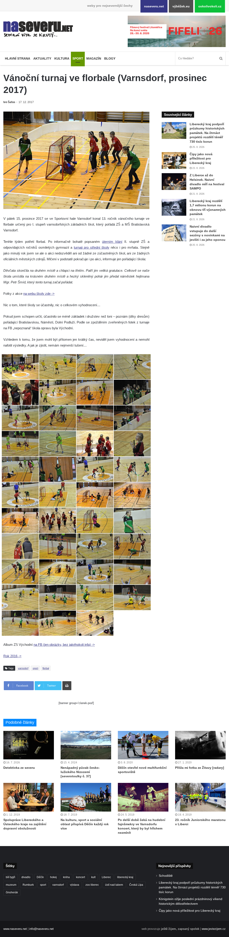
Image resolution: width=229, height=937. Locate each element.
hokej (53, 877)
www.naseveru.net (15, 929)
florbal (45, 668)
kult (93, 877)
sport (35, 668)
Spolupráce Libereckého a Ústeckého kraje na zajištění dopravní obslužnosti (24, 824)
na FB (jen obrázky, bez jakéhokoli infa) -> (64, 644)
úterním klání (112, 241)
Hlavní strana (17, 58)
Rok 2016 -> (12, 656)
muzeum (11, 884)
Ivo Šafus (9, 102)
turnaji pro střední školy (91, 247)
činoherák (12, 892)
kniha (66, 877)
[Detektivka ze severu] (28, 745)
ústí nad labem (114, 884)
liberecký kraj (125, 877)
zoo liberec (92, 884)
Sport (77, 58)
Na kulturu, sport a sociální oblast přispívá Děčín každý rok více (85, 824)
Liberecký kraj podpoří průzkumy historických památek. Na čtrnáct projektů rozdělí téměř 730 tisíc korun (207, 132)
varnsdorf (23, 668)
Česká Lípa (136, 884)
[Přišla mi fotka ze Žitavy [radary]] (200, 745)
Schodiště (166, 875)
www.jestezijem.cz (214, 929)
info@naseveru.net (41, 929)
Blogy (109, 58)
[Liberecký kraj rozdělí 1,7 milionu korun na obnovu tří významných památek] (174, 207)
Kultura (61, 58)
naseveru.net (154, 6)
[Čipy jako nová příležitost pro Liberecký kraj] (174, 160)
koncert (80, 877)
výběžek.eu (181, 6)
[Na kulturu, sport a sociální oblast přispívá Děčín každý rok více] (86, 797)
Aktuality (42, 58)
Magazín (93, 58)
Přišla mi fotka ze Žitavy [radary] (199, 767)
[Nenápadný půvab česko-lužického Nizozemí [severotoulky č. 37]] (86, 745)
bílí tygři (10, 877)
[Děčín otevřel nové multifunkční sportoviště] (143, 745)
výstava (74, 884)
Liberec (106, 877)
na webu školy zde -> (39, 293)
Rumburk (28, 884)
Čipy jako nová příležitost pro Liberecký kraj (201, 158)
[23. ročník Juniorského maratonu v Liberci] (200, 797)
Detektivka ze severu (19, 767)
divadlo (25, 877)
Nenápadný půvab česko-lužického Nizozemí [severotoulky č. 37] (80, 772)
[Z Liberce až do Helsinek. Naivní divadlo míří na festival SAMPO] (174, 181)
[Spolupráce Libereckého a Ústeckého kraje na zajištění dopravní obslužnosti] (28, 797)
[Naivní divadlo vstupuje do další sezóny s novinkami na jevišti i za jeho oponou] (174, 232)
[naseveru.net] (38, 29)
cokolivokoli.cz (209, 6)
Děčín (40, 877)
